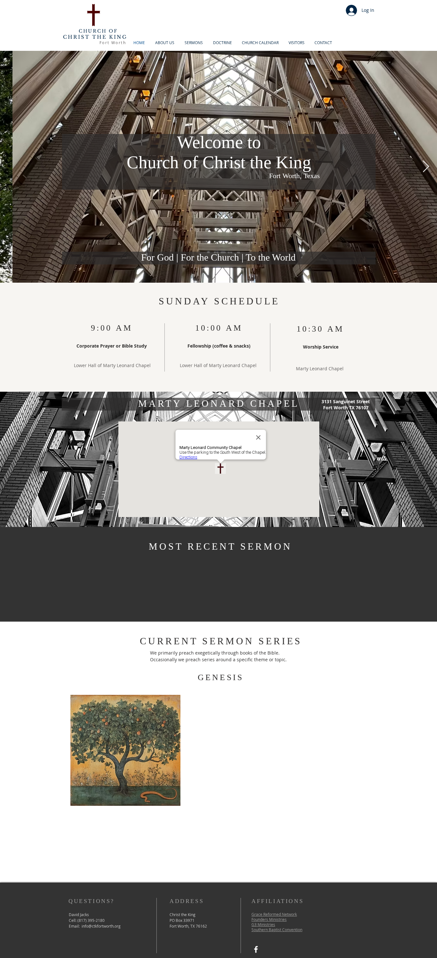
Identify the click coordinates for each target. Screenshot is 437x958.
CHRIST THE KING (95, 37)
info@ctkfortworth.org (101, 926)
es (273, 924)
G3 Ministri (261, 924)
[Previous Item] (11, 167)
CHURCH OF (98, 31)
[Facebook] (255, 949)
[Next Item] (426, 167)
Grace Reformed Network (274, 914)
